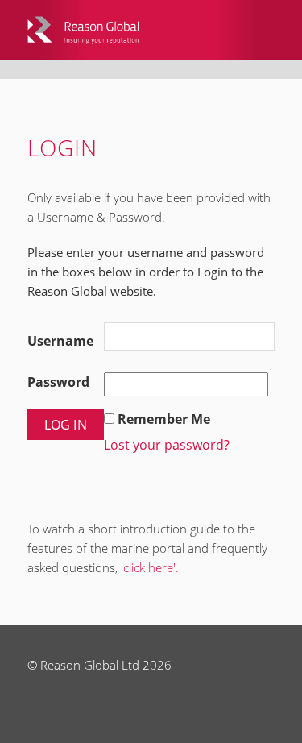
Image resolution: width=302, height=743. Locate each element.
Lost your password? (167, 445)
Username (60, 341)
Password (58, 382)
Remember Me (164, 419)
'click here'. (150, 567)
